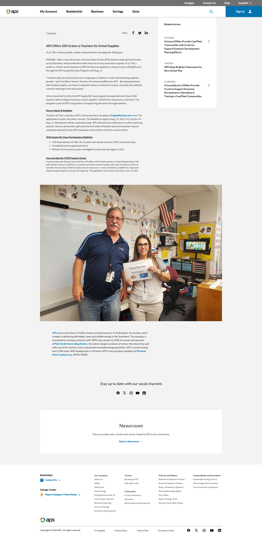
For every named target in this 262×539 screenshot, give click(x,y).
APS (54, 332)
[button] (133, 33)
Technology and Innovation (205, 483)
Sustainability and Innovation (207, 475)
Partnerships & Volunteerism (137, 503)
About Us (98, 479)
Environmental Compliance (205, 487)
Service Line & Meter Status (171, 503)
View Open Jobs (131, 483)
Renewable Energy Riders (170, 491)
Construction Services (104, 499)
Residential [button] (74, 11)
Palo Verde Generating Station (71, 343)
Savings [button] (118, 11)
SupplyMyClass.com (121, 115)
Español (243, 3)
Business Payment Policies (170, 483)
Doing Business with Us (104, 495)
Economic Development (105, 510)
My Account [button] (48, 11)
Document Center (166, 530)
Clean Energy (100, 491)
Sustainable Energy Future (205, 479)
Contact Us (209, 3)
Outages (189, 3)
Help (227, 3)
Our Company (100, 475)
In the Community (132, 495)
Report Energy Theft (168, 499)
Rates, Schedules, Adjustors (171, 487)
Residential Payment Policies (172, 479)
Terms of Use (142, 530)
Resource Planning (102, 503)
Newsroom (99, 487)
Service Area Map (101, 507)
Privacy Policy (120, 530)
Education (129, 499)
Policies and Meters (168, 475)
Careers (128, 475)
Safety (97, 483)
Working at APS (131, 479)
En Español (100, 530)
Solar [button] (136, 11)
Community (130, 491)
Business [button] (97, 11)
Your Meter (163, 495)
